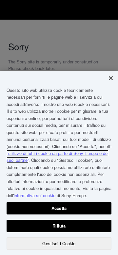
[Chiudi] (111, 78)
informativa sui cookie (34, 195)
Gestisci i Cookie (58, 243)
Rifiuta (59, 226)
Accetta (59, 208)
